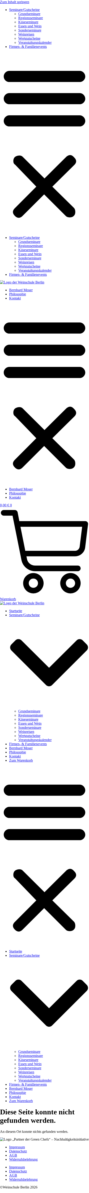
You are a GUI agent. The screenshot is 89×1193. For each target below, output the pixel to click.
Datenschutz (18, 1151)
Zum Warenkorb (21, 760)
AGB (13, 1155)
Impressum (17, 1147)
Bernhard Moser (21, 290)
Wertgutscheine (29, 38)
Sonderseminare (29, 30)
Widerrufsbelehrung (23, 1159)
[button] (44, 142)
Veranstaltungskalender (35, 42)
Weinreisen (26, 34)
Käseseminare (28, 22)
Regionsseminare (30, 18)
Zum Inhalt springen (14, 2)
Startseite (15, 611)
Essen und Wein (30, 26)
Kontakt (15, 298)
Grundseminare (29, 14)
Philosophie (17, 294)
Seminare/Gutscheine (24, 10)
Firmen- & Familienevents (28, 47)
